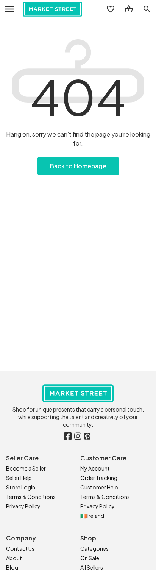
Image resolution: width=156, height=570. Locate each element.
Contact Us (20, 548)
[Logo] (52, 9)
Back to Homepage (78, 166)
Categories (94, 548)
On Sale (89, 557)
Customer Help (99, 487)
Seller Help (19, 477)
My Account (95, 468)
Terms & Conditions (31, 496)
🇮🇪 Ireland (92, 515)
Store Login (20, 487)
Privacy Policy (23, 506)
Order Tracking (98, 477)
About (14, 557)
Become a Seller (26, 468)
